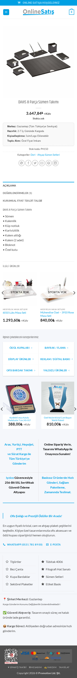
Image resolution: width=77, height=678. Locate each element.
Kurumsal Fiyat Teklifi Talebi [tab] (22, 200)
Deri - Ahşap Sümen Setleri (45, 154)
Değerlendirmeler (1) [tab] (17, 193)
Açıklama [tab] (9, 185)
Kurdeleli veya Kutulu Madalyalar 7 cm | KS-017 (19, 419)
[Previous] (3, 300)
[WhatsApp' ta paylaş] (22, 163)
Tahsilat (64, 667)
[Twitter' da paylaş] (35, 163)
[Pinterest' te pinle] (49, 163)
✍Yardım (50, 667)
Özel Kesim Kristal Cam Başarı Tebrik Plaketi (58, 419)
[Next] (74, 300)
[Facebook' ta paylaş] (28, 163)
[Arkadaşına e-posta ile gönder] (42, 163)
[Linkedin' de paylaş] (55, 163)
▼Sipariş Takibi (16, 667)
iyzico (10, 477)
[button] (6, 12)
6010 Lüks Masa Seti (14, 312)
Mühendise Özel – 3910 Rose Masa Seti (57, 314)
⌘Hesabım (35, 667)
